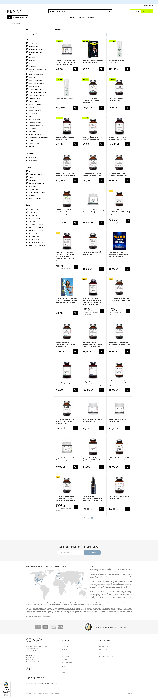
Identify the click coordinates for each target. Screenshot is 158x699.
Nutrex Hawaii (33, 186)
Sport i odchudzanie (35, 104)
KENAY (31, 177)
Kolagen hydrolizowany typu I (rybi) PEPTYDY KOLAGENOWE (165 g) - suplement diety (66, 62)
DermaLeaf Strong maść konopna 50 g (116, 61)
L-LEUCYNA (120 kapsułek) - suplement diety (65, 138)
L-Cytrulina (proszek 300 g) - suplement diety (65, 459)
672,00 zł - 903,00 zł (36, 243)
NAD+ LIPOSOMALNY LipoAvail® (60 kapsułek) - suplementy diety (91, 101)
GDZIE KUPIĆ (65, 669)
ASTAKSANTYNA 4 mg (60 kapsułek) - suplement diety (65, 175)
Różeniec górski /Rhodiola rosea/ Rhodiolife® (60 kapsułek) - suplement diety (65, 498)
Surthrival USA (33, 195)
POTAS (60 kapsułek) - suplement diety (116, 100)
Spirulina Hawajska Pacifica (51, 683)
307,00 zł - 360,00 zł (36, 230)
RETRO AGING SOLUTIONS (37, 192)
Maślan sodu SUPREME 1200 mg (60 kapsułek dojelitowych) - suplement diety (119, 383)
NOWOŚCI (65, 649)
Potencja (31, 107)
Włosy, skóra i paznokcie (36, 110)
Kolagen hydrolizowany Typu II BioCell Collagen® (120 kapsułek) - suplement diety (92, 383)
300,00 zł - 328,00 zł (36, 227)
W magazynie (33, 161)
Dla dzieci (32, 60)
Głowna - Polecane (34, 144)
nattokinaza (33, 683)
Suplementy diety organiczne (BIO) (37, 53)
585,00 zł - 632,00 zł (35, 239)
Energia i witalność (34, 101)
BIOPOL (31, 171)
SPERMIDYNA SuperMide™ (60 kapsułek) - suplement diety (119, 459)
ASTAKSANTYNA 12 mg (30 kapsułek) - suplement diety (118, 175)
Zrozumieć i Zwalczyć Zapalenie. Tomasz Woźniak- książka (92, 61)
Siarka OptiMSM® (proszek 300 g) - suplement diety (93, 420)
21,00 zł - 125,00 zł (35, 209)
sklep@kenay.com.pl (32, 655)
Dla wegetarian (33, 66)
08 (98, 518)
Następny (101, 518)
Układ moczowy (33, 77)
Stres (30, 116)
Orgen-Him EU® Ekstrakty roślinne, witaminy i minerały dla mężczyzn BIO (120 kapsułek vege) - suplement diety (65, 256)
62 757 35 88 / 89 (32, 659)
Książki (31, 141)
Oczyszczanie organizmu (36, 89)
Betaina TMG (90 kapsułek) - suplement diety (92, 253)
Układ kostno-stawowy (35, 80)
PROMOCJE (65, 646)
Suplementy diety (34, 46)
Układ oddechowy (34, 86)
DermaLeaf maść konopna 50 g (66, 99)
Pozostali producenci (35, 135)
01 (84, 518)
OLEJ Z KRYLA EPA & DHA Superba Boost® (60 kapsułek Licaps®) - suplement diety (92, 345)
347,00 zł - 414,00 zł (35, 233)
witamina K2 (40, 683)
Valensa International (35, 198)
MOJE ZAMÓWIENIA (104, 649)
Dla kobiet (32, 57)
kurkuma (28, 683)
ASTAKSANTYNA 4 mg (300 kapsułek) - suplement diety (118, 138)
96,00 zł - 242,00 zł (35, 218)
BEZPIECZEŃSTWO (67, 663)
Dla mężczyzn (33, 63)
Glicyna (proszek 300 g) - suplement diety (117, 420)
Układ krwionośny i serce (36, 74)
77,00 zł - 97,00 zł (34, 212)
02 (88, 518)
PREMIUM (31, 147)
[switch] (6, 695)
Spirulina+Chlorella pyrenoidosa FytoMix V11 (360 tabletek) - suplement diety (92, 460)
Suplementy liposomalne (36, 126)
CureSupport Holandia (35, 174)
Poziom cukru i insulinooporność (38, 92)
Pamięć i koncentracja (35, 98)
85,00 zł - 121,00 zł (35, 215)
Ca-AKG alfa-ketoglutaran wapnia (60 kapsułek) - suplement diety (65, 421)
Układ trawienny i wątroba (36, 83)
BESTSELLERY (65, 653)
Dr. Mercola (32, 129)
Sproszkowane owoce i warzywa (38, 138)
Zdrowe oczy (33, 113)
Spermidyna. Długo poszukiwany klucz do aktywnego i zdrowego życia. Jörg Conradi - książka (66, 300)
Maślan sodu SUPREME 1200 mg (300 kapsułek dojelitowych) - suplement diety (93, 212)
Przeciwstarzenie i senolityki (37, 95)
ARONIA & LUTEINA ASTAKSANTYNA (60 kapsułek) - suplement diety (119, 212)
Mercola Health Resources (36, 183)
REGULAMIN (65, 656)
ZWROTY (64, 666)
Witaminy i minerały (34, 120)
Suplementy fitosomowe (36, 123)
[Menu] (9, 682)
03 (92, 518)
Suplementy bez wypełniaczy (37, 49)
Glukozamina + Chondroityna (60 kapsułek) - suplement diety (119, 344)
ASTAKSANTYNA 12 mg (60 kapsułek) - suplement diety (91, 175)
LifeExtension (32, 132)
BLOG (63, 673)
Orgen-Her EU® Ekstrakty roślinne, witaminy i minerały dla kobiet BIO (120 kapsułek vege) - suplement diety (92, 301)
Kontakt (146, 6)
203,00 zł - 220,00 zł (36, 221)
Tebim (59, 693)
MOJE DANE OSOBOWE (105, 646)
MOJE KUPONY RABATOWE (106, 656)
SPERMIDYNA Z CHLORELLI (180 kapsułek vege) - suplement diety (66, 383)
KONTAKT (129, 693)
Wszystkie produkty (34, 43)
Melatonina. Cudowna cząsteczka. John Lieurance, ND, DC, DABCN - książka (119, 254)
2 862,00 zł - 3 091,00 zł (37, 246)
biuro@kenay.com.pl (32, 657)
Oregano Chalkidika (34, 189)
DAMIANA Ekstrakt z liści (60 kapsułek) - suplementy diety (92, 138)
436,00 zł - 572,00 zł (35, 236)
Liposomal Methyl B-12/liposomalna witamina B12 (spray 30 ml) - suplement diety (92, 498)
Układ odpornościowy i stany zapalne (37, 70)
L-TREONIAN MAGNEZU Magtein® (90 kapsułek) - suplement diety (64, 212)
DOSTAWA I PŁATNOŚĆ (68, 659)
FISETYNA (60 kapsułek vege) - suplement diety (119, 497)
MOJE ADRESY (102, 653)
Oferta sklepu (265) (32, 34)
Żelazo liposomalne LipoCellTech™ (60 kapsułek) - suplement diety (66, 345)
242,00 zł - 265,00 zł (36, 224)
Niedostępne (32, 157)
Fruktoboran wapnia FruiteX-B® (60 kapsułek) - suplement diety (119, 299)
